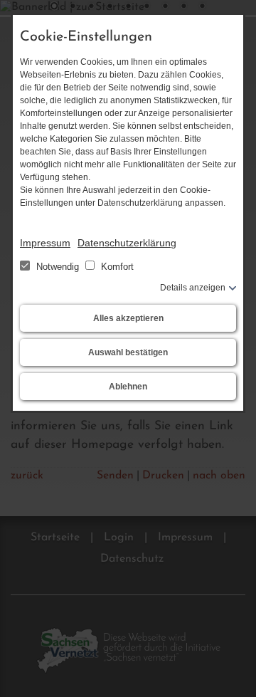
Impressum (45, 242)
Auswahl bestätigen (128, 352)
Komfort (116, 266)
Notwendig (57, 266)
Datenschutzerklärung (127, 242)
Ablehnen (128, 387)
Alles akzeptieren (128, 318)
